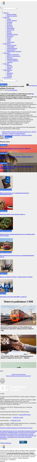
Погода (9, 31)
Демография (10, 47)
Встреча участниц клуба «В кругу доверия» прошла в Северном (16, 276)
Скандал (9, 76)
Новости (6, 13)
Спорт (9, 40)
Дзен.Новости (7, 77)
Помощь (9, 33)
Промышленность (12, 59)
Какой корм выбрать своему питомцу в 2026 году (15, 148)
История (9, 23)
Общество (6, 17)
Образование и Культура (14, 51)
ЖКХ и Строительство (13, 56)
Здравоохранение (12, 48)
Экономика (6, 53)
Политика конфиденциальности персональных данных (16, 428)
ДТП (8, 71)
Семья (8, 39)
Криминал (10, 73)
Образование (11, 28)
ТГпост (6, 138)
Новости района (11, 14)
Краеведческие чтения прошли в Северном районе (16, 135)
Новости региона (12, 16)
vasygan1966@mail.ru (24, 414)
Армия (9, 19)
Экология (9, 62)
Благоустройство (12, 20)
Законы (9, 68)
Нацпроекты (7, 43)
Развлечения (10, 42)
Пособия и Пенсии (12, 34)
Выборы (9, 65)
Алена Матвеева (12, 90)
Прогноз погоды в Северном (18, 374)
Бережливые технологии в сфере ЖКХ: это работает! (13, 296)
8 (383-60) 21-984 (18, 417)
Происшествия (7, 70)
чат (33, 93)
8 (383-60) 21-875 (16, 420)
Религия (9, 37)
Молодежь (10, 26)
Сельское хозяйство (12, 60)
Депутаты (10, 67)
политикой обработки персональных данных (20, 453)
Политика (6, 63)
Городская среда (11, 45)
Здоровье (9, 22)
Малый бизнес (11, 50)
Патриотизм (10, 30)
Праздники (10, 36)
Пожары (9, 74)
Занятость (10, 57)
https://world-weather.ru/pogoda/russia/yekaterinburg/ (18, 376)
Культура (9, 25)
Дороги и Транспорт (13, 54)
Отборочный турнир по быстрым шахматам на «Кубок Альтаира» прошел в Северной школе (19, 132)
